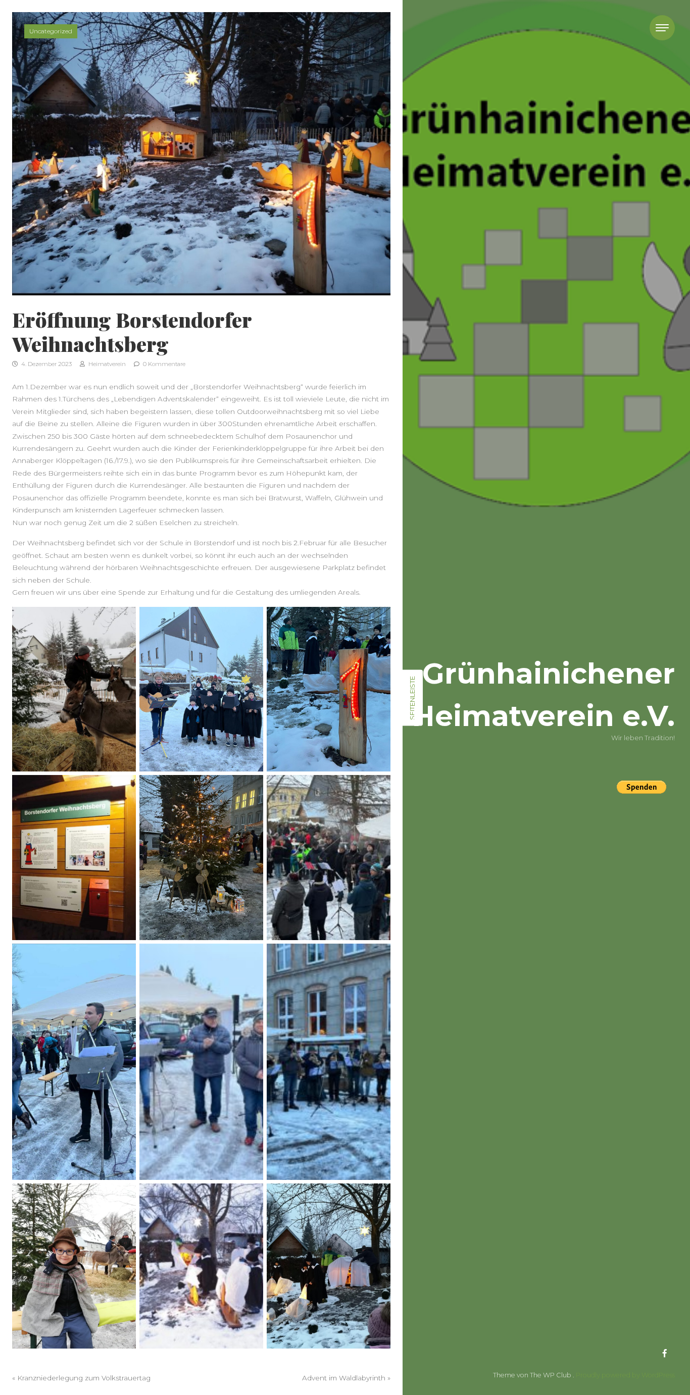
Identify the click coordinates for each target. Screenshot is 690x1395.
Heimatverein (106, 364)
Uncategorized (50, 31)
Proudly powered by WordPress (625, 1375)
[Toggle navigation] (662, 27)
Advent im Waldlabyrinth (343, 1378)
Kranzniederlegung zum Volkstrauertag (84, 1378)
